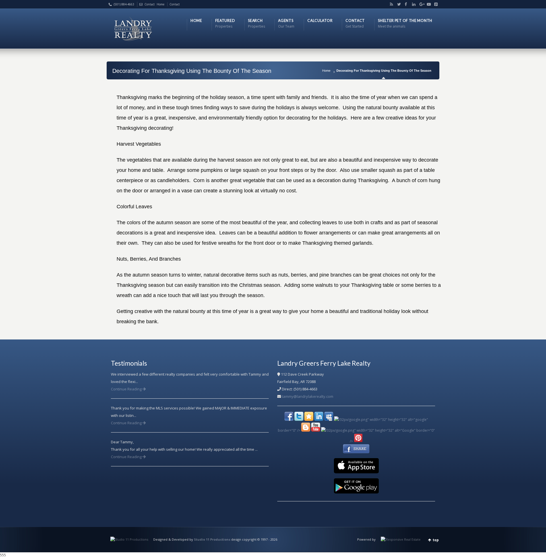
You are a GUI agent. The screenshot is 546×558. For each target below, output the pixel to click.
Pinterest (434, 4)
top (436, 540)
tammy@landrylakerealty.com (307, 396)
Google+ (420, 4)
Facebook (405, 4)
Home (326, 70)
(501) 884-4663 (124, 4)
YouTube (427, 4)
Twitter (397, 4)
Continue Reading (126, 389)
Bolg (390, 4)
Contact (149, 4)
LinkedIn (412, 4)
